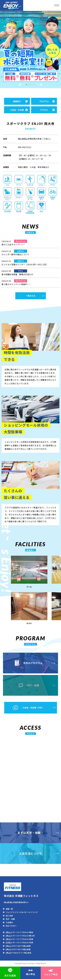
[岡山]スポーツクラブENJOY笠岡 (19, 939)
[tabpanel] (30, 49)
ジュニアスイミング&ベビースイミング (22, 912)
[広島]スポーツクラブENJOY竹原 (19, 942)
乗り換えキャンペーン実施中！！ (16, 282)
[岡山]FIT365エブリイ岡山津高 (18, 952)
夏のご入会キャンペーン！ (13, 243)
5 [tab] (35, 85)
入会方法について (30, 853)
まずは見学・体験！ (30, 833)
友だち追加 (10, 975)
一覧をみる (31, 295)
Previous (20, 84)
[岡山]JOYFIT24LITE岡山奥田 (18, 946)
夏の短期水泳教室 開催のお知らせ (17, 273)
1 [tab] (27, 85)
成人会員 (9, 915)
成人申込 (30, 974)
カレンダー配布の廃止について (15, 253)
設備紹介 (17, 101)
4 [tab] (33, 85)
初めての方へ (11, 926)
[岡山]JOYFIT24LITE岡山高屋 (18, 949)
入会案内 (9, 922)
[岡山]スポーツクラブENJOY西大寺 (20, 935)
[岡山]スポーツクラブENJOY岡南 (19, 932)
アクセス (44, 109)
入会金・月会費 (17, 109)
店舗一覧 (9, 909)
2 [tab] (29, 85)
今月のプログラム (33, 663)
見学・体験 (10, 919)
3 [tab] (31, 85)
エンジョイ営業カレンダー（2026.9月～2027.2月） (25, 263)
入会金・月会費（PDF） (33, 707)
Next (41, 84)
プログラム (44, 101)
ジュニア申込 (51, 974)
